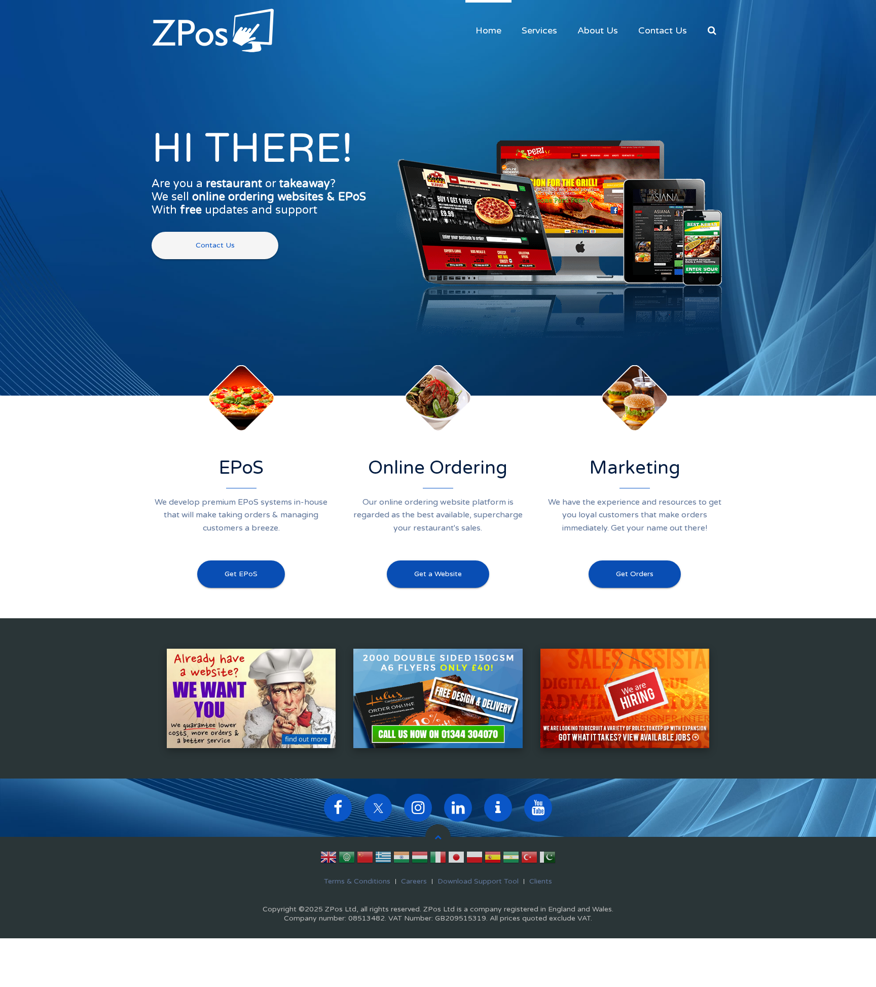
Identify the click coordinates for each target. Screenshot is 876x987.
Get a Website (438, 574)
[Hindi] (401, 859)
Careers (414, 881)
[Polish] (474, 859)
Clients (540, 881)
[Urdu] (547, 859)
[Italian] (438, 859)
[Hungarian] (420, 859)
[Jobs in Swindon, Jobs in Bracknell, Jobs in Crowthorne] (624, 698)
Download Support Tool (478, 881)
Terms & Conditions (357, 881)
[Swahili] (511, 859)
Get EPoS (241, 574)
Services (539, 30)
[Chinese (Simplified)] (365, 859)
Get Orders (634, 574)
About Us (597, 30)
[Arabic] (347, 859)
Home (488, 30)
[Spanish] (493, 859)
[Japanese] (456, 859)
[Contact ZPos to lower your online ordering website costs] (251, 698)
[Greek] (383, 859)
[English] (328, 859)
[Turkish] (529, 859)
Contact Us (662, 30)
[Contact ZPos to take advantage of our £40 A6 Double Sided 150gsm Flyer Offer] (437, 698)
